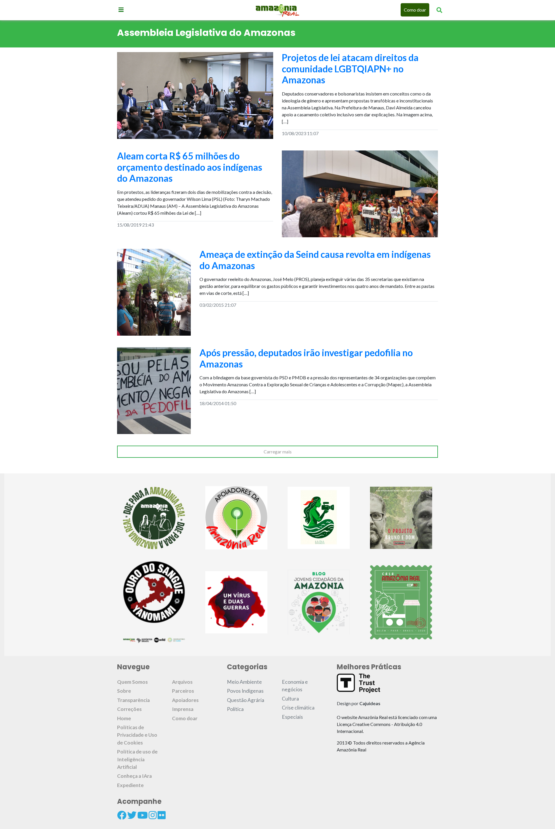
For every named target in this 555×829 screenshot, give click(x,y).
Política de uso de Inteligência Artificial (137, 759)
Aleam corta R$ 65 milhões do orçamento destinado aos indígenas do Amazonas (189, 167)
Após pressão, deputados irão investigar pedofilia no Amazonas (306, 358)
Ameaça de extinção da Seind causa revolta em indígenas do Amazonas (315, 260)
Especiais (292, 717)
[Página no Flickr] (162, 815)
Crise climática (298, 708)
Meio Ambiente (244, 682)
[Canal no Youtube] (142, 815)
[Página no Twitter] (131, 815)
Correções (129, 709)
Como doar (415, 9)
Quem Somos (132, 682)
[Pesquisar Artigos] (439, 9)
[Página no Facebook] (121, 815)
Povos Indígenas (245, 691)
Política (235, 709)
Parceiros (183, 691)
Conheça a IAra (134, 776)
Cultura (290, 699)
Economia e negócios (295, 685)
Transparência (133, 700)
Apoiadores (185, 700)
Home (124, 718)
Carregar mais (278, 451)
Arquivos (182, 682)
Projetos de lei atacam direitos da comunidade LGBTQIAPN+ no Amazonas (350, 68)
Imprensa (182, 709)
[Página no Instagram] (153, 815)
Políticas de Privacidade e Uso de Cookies (137, 735)
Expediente (130, 785)
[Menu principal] (121, 9)
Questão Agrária (245, 700)
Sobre (124, 691)
